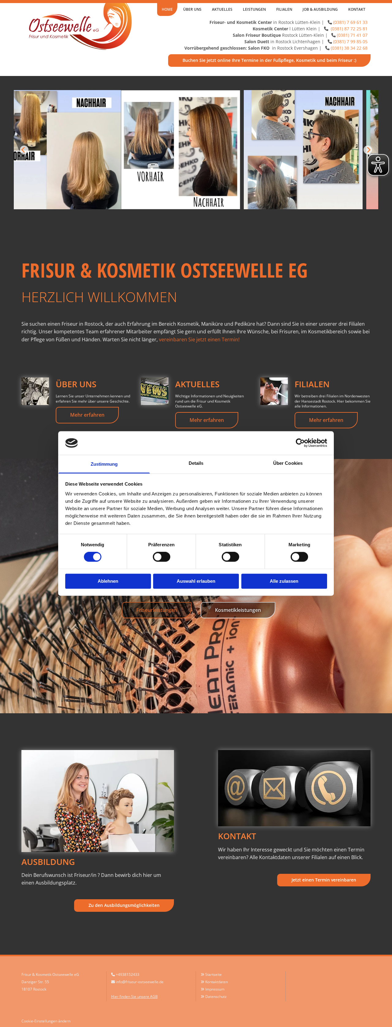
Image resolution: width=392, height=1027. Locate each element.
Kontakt (356, 9)
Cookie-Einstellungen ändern (45, 1021)
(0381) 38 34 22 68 (349, 48)
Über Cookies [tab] (288, 463)
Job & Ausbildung (320, 9)
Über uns (192, 9)
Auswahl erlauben (196, 581)
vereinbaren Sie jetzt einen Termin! (199, 339)
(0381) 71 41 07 (352, 35)
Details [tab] (196, 463)
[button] (269, 60)
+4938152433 (127, 974)
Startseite (213, 974)
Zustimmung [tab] (104, 464)
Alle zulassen (284, 581)
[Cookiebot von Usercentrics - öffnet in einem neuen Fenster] (300, 443)
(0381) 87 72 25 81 (349, 29)
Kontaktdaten (216, 981)
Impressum (214, 989)
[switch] (161, 557)
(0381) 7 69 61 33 (350, 22)
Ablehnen (108, 581)
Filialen (284, 9)
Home (167, 9)
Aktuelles (222, 9)
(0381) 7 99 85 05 (350, 41)
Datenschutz (216, 996)
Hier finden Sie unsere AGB (134, 996)
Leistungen (254, 9)
